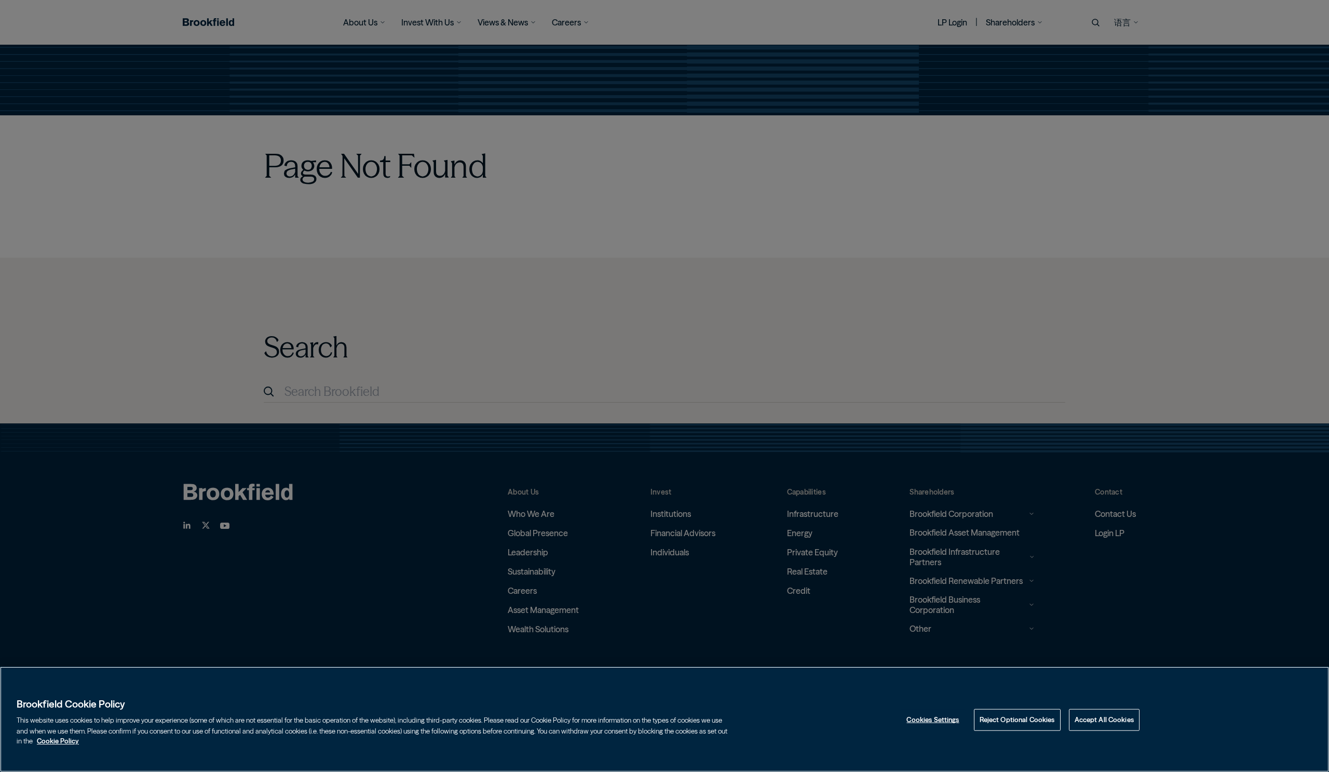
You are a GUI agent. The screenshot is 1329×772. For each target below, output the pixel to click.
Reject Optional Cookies (1017, 719)
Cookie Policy (58, 740)
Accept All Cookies (1104, 719)
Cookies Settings (932, 719)
